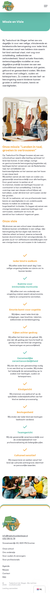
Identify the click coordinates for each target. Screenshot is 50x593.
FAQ (4, 577)
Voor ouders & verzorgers (14, 556)
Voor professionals (11, 559)
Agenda (5, 566)
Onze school (8, 548)
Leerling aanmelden (10, 588)
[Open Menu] (46, 6)
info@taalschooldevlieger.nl (15, 536)
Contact (6, 573)
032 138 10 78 (8, 538)
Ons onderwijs (8, 552)
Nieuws (5, 570)
